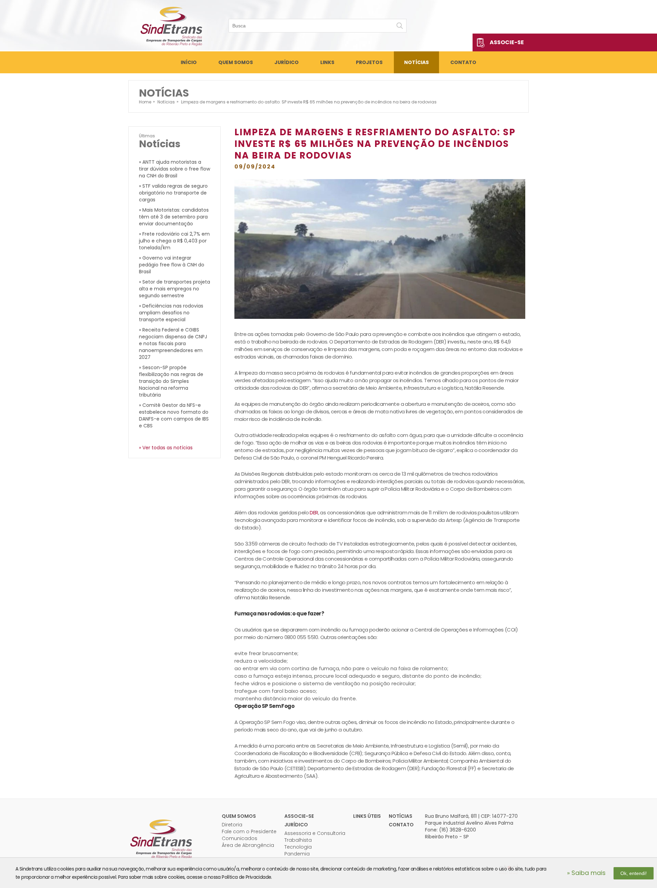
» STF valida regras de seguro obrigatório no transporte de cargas (173, 193)
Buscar (400, 26)
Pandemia (297, 853)
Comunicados (239, 838)
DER (314, 512)
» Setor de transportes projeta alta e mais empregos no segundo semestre (174, 288)
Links (327, 62)
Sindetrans (160, 838)
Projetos (369, 62)
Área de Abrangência (248, 845)
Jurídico (286, 62)
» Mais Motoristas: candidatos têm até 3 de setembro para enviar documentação (174, 217)
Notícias (416, 62)
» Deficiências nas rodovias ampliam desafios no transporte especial (171, 312)
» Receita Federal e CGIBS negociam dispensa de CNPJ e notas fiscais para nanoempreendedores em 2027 (173, 343)
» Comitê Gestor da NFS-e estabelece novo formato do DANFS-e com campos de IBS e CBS (174, 415)
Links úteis (367, 816)
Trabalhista (298, 840)
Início (189, 62)
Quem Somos (235, 62)
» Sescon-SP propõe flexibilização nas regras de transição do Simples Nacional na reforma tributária (171, 381)
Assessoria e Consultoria (314, 833)
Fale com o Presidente (249, 831)
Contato (463, 62)
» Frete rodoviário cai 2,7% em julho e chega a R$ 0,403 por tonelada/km (174, 240)
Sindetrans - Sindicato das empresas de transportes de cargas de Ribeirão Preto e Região (171, 25)
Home (145, 102)
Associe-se (507, 42)
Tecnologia (298, 846)
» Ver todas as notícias (166, 447)
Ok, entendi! (633, 873)
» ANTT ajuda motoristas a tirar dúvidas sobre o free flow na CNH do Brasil (174, 169)
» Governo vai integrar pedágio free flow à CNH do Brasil (171, 264)
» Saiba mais (586, 872)
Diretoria (232, 824)
